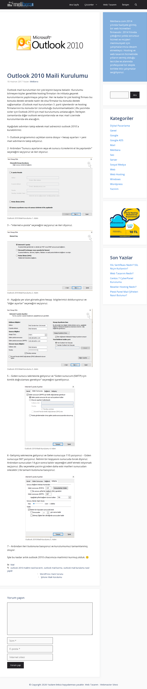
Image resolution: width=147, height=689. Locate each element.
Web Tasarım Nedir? (122, 273)
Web (112, 169)
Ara (135, 94)
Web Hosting (117, 174)
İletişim (125, 4)
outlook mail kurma (53, 567)
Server (113, 159)
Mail (12, 564)
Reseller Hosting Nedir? (123, 286)
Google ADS (116, 140)
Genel (113, 130)
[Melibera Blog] (21, 4)
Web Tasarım (109, 4)
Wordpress (116, 184)
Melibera (115, 150)
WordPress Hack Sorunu (51, 574)
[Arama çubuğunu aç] (136, 4)
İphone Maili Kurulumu (51, 577)
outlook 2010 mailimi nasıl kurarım (26, 567)
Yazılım (114, 189)
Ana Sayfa (74, 4)
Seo (112, 154)
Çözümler (89, 4)
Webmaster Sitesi (109, 684)
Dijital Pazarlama (120, 125)
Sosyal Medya (118, 164)
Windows (115, 179)
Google (114, 135)
